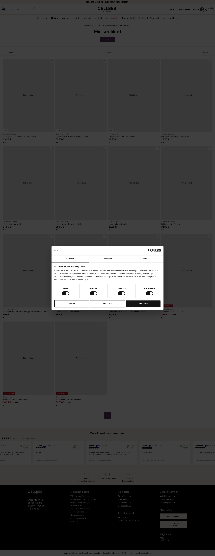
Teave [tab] (144, 259)
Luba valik (107, 304)
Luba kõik (143, 304)
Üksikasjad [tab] (107, 259)
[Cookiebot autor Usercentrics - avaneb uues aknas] (150, 250)
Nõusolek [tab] (70, 259)
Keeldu (72, 304)
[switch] (93, 293)
